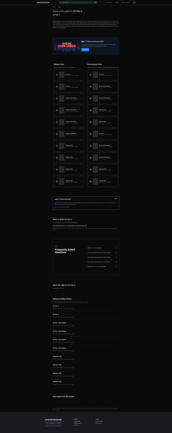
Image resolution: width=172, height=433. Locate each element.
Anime (116, 2)
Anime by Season (126, 2)
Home (54, 7)
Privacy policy (98, 423)
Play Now (85, 49)
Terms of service (99, 421)
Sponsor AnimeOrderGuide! (60, 207)
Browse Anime (77, 421)
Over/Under (109, 2)
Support (76, 425)
